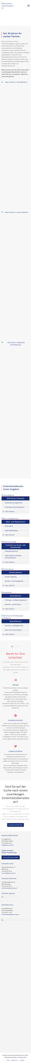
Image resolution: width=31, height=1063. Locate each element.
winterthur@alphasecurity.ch (9, 888)
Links (8, 1060)
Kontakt (22, 1060)
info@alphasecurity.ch (8, 845)
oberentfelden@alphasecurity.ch (10, 914)
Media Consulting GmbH (20, 1057)
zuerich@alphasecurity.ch (9, 873)
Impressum (14, 1060)
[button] (28, 5)
